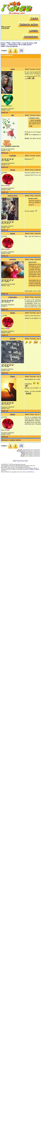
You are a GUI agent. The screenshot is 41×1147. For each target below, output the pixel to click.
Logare (34, 30)
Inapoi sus (4, 112)
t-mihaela (12, 155)
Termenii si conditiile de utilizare (31, 469)
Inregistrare (31, 36)
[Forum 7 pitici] (17, 14)
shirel (13, 69)
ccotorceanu (12, 297)
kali (12, 115)
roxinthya (12, 259)
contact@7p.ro (30, 471)
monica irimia (12, 195)
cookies (17, 468)
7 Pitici (10, 464)
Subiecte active (29, 24)
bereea (12, 170)
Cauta (34, 18)
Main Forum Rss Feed (20, 461)
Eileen (12, 376)
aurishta (12, 338)
